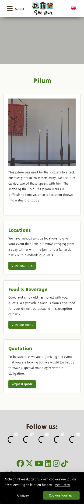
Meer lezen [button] (62, 485)
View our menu (22, 325)
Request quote (22, 384)
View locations (22, 266)
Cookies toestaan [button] (61, 495)
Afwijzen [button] (23, 495)
